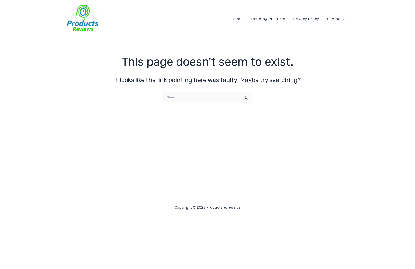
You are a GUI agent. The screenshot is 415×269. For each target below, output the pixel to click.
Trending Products (268, 18)
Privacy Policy (306, 18)
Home (237, 18)
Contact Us (337, 18)
